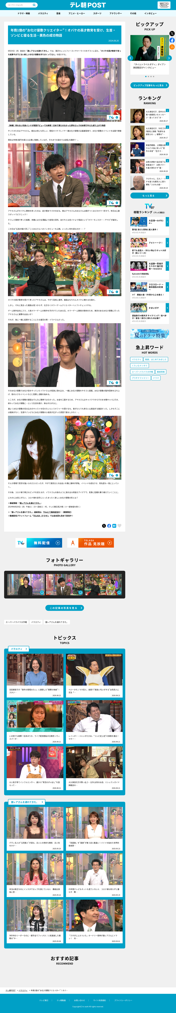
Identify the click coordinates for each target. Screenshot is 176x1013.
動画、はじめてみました (155, 359)
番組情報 (161, 371)
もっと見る (149, 195)
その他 (133, 13)
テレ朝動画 (61, 1000)
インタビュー (150, 13)
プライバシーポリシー (123, 1000)
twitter (172, 33)
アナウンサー (116, 13)
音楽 (58, 13)
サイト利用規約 (99, 1000)
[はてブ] (114, 526)
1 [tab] (145, 76)
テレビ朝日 (43, 1000)
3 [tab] (151, 76)
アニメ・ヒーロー (77, 13)
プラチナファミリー (140, 378)
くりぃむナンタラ (139, 365)
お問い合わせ (79, 1000)
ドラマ (156, 378)
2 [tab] (148, 76)
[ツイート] (104, 526)
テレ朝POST (88, 5)
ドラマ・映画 (24, 13)
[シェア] (109, 526)
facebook (172, 40)
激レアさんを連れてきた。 (56, 622)
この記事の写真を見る (64, 608)
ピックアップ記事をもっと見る (149, 85)
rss (172, 47)
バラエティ (43, 13)
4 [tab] (153, 76)
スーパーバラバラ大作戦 (16, 622)
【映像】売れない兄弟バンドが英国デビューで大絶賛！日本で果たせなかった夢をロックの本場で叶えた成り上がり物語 (56, 125)
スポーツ (97, 13)
